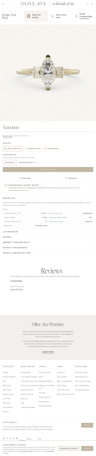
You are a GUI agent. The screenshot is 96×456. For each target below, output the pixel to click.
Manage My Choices (68, 448)
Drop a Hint (26, 178)
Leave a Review (16, 289)
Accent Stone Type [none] (10, 155)
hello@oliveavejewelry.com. (19, 190)
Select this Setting (48, 169)
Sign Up (87, 425)
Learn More (48, 352)
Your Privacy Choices (26, 451)
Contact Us (72, 178)
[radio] (12, 148)
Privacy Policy (50, 451)
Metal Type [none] (7, 143)
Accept (87, 448)
